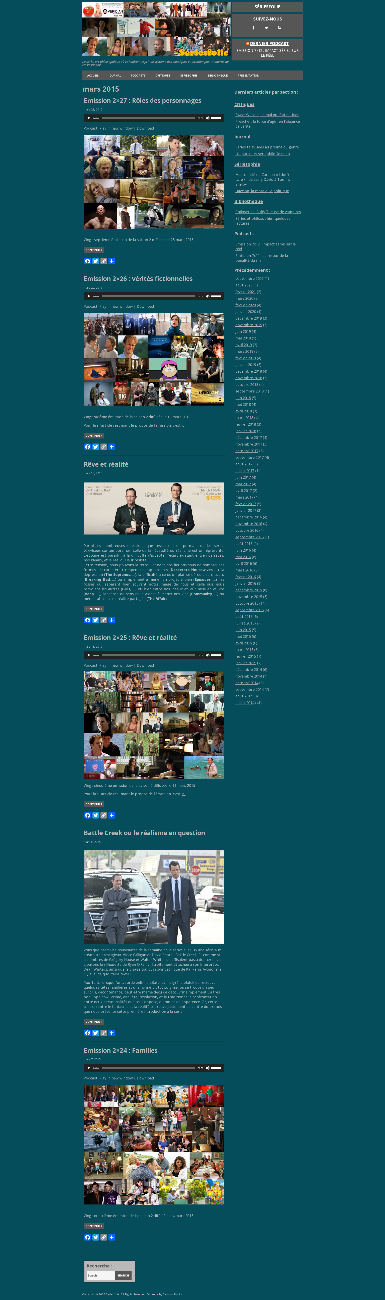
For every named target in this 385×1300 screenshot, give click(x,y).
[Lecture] (89, 118)
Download (145, 128)
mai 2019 (243, 338)
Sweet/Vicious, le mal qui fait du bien (267, 114)
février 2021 (245, 291)
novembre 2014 (248, 676)
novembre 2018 (248, 377)
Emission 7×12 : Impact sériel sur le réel (267, 53)
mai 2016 (243, 556)
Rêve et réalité (106, 464)
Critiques (163, 75)
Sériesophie (189, 75)
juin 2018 (243, 397)
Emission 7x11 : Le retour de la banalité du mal (261, 258)
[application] (154, 118)
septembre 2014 (249, 689)
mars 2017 (244, 497)
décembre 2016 (248, 517)
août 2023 (243, 285)
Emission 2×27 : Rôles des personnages (142, 100)
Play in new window (116, 128)
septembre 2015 (249, 609)
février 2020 (245, 305)
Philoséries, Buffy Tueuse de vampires (268, 211)
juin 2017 (243, 477)
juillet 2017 (244, 470)
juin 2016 (243, 550)
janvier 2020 (245, 311)
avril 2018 (243, 411)
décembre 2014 (248, 669)
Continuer (94, 250)
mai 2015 (243, 636)
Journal (114, 75)
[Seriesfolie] (156, 54)
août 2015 (243, 616)
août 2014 (243, 696)
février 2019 (245, 358)
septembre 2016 (249, 537)
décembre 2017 (248, 437)
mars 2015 (244, 649)
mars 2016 (244, 570)
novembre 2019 (248, 324)
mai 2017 (243, 483)
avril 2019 (243, 344)
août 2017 (243, 464)
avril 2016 (243, 563)
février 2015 (245, 656)
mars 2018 (244, 417)
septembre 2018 (249, 391)
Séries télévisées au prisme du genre (267, 147)
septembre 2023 (249, 278)
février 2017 (245, 503)
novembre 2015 (248, 596)
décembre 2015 (248, 590)
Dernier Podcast (269, 43)
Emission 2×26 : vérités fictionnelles (138, 278)
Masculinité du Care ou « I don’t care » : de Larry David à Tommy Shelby (263, 179)
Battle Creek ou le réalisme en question (144, 832)
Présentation (248, 75)
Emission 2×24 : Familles (121, 1050)
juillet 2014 (244, 702)
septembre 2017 (249, 457)
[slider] (216, 117)
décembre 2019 (248, 318)
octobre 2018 (246, 384)
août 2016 (243, 543)
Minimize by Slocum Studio (164, 1294)
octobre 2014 (246, 682)
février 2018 (245, 424)
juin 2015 (243, 629)
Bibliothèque (218, 75)
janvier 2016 (245, 583)
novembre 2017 (248, 444)
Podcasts (138, 75)
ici (183, 425)
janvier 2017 (245, 510)
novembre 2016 (248, 523)
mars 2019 (244, 351)
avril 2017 (243, 490)
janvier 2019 (245, 364)
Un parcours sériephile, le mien (262, 153)
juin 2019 (243, 331)
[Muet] (208, 118)
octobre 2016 (246, 530)
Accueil (92, 75)
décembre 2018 (248, 371)
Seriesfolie (112, 1294)
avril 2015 (243, 643)
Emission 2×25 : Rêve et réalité (130, 637)
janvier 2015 (245, 662)
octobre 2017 (246, 450)
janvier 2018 (245, 430)
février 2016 (245, 576)
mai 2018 (243, 404)
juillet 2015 (244, 623)
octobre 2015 (246, 603)
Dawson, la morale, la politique (262, 190)
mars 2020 (244, 298)
